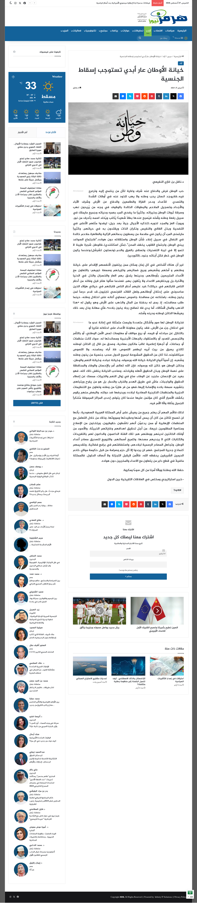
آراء (149, 31)
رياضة (115, 31)
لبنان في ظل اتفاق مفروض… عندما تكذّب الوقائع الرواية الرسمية (44, 475)
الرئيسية (181, 31)
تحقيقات (138, 31)
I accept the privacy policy (128, 570)
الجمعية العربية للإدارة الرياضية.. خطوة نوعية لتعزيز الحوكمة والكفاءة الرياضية (43, 620)
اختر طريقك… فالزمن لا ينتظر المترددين (41, 689)
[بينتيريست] (152, 96)
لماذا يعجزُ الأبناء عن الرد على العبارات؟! (41, 528)
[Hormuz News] (162, 17)
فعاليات (77, 31)
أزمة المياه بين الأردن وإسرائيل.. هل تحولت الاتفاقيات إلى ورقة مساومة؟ (44, 457)
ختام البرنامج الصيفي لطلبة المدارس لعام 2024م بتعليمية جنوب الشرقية (44, 801)
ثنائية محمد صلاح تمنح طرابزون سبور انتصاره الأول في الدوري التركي (29, 162)
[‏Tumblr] (159, 96)
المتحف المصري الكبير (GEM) (41, 652)
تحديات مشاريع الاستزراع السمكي (91, 678)
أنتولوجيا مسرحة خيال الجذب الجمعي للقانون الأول (42, 853)
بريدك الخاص (128, 559)
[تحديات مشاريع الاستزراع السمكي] (90, 666)
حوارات (125, 31)
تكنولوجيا (91, 31)
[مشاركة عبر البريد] (116, 96)
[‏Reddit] (144, 96)
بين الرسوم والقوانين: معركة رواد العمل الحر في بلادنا (43, 600)
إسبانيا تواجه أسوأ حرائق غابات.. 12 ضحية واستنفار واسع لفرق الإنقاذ (121, 3)
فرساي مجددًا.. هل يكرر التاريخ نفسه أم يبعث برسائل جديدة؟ (44, 493)
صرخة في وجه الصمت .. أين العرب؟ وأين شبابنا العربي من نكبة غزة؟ (44, 725)
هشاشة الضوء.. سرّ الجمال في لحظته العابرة (42, 671)
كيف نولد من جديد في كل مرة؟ (42, 741)
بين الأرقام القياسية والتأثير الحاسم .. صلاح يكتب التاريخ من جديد (44, 703)
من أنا (31, 869)
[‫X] (173, 96)
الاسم (128, 548)
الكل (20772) (37, 403)
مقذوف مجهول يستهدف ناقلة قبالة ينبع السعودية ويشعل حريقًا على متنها (29, 177)
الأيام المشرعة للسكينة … (40, 544)
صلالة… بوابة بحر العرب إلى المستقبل (40, 507)
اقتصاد (159, 31)
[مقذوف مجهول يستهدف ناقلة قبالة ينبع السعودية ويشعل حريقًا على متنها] (52, 177)
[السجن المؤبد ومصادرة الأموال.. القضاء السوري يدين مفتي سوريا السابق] (52, 148)
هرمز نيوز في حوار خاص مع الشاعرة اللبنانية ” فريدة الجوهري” (44, 817)
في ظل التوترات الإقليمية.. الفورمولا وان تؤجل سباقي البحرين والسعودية (44, 566)
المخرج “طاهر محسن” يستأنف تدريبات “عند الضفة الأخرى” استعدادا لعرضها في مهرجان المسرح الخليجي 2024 (42, 781)
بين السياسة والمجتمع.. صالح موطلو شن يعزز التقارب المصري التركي (44, 582)
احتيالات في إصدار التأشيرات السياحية (171, 680)
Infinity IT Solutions (163, 897)
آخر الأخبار (22, 132)
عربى (169, 56)
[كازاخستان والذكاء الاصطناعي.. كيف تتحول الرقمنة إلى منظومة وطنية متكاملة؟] (128, 666)
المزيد (65, 31)
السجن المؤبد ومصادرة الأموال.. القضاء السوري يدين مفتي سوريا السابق (27, 147)
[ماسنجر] (123, 96)
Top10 (176, 490)
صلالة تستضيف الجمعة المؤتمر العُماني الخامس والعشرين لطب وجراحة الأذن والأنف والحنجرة (28, 193)
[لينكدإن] (166, 96)
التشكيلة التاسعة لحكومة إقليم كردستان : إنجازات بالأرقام (43, 760)
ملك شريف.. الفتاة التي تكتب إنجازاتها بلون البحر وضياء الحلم (42, 636)
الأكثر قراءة (51, 132)
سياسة (170, 31)
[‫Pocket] (137, 96)
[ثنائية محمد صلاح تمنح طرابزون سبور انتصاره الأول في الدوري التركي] (52, 163)
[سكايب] (130, 96)
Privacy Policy (180, 897)
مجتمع (104, 31)
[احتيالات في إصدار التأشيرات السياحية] (167, 666)
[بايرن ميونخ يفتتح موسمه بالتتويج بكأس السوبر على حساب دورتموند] (52, 389)
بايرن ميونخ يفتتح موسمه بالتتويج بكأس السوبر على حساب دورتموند (29, 388)
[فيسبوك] (181, 96)
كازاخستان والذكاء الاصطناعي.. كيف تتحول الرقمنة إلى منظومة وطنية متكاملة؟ (129, 681)
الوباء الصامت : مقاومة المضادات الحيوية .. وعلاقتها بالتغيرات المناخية (42, 837)
